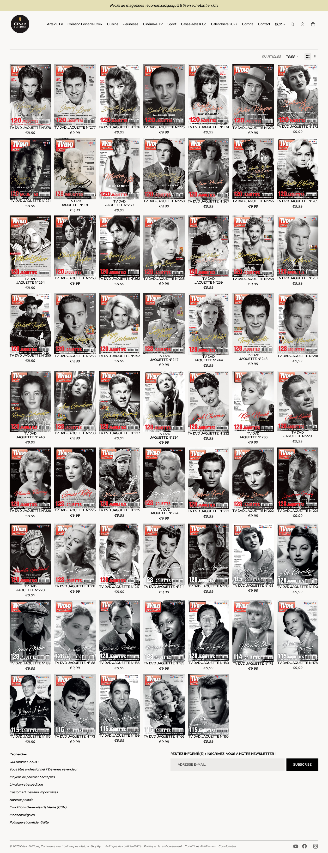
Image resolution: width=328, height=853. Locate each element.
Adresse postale (21, 800)
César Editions (29, 846)
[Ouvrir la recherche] (292, 24)
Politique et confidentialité (29, 822)
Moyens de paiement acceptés (32, 777)
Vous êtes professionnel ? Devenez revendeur (44, 769)
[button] (293, 56)
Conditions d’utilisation (200, 846)
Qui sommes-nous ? (24, 762)
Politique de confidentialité (123, 846)
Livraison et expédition (26, 784)
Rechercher (18, 754)
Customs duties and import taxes (34, 792)
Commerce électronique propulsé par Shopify (71, 846)
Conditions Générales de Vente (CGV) (38, 807)
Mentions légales (22, 815)
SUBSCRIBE (302, 764)
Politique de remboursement (163, 846)
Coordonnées (228, 846)
